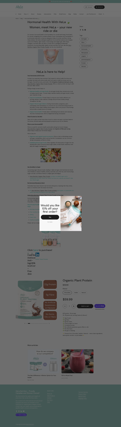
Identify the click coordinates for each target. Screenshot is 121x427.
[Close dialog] (79, 198)
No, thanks (50, 222)
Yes (50, 217)
